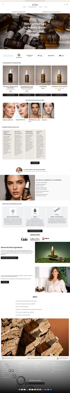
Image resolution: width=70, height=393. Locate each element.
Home (36, 365)
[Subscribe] (43, 383)
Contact (3, 375)
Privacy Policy (4, 367)
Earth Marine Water (22, 369)
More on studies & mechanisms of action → (9, 257)
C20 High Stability (43, 86)
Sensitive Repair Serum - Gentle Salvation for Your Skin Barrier (27, 87)
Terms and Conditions (5, 371)
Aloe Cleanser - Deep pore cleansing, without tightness (10, 87)
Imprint (3, 365)
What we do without (22, 371)
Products (36, 367)
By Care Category (37, 369)
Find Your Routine (35, 162)
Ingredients (20, 373)
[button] (3, 4)
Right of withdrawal (5, 369)
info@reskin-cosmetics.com (57, 369)
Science (20, 365)
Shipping (3, 373)
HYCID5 (20, 367)
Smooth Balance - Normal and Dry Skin (59, 86)
